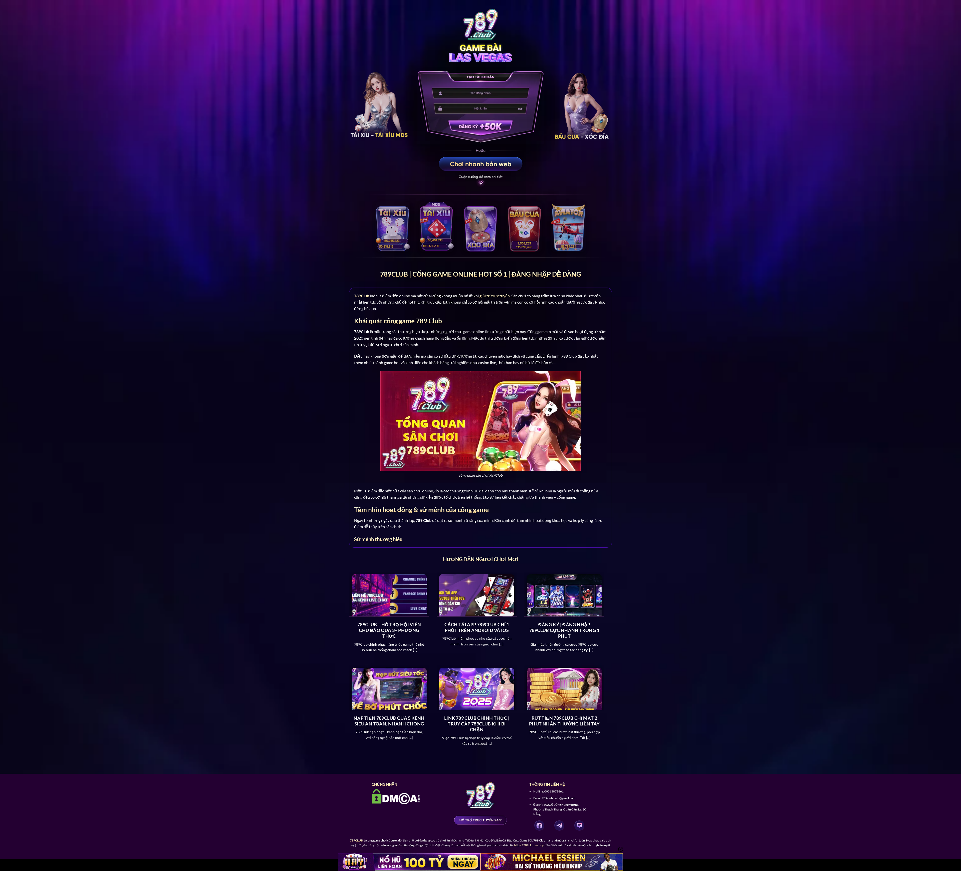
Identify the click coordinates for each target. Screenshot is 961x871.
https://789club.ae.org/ (529, 845)
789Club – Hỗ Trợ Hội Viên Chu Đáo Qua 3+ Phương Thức (389, 630)
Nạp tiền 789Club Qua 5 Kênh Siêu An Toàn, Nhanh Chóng (389, 720)
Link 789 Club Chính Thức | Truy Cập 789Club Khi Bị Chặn (476, 723)
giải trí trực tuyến (494, 295)
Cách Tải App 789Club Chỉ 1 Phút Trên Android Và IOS (476, 627)
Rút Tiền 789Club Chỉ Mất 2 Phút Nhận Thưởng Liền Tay (564, 720)
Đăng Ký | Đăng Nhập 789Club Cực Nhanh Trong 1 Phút (564, 630)
